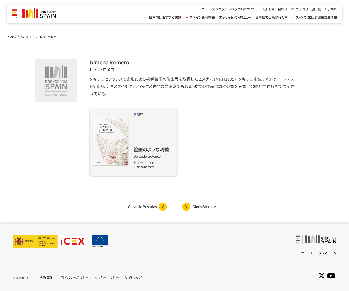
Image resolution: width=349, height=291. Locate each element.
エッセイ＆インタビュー (235, 17)
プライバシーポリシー (73, 277)
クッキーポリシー (107, 277)
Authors (26, 36)
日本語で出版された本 (271, 17)
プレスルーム (327, 253)
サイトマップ (133, 277)
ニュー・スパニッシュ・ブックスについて (228, 9)
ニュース (307, 253)
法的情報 (45, 277)
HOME (12, 36)
